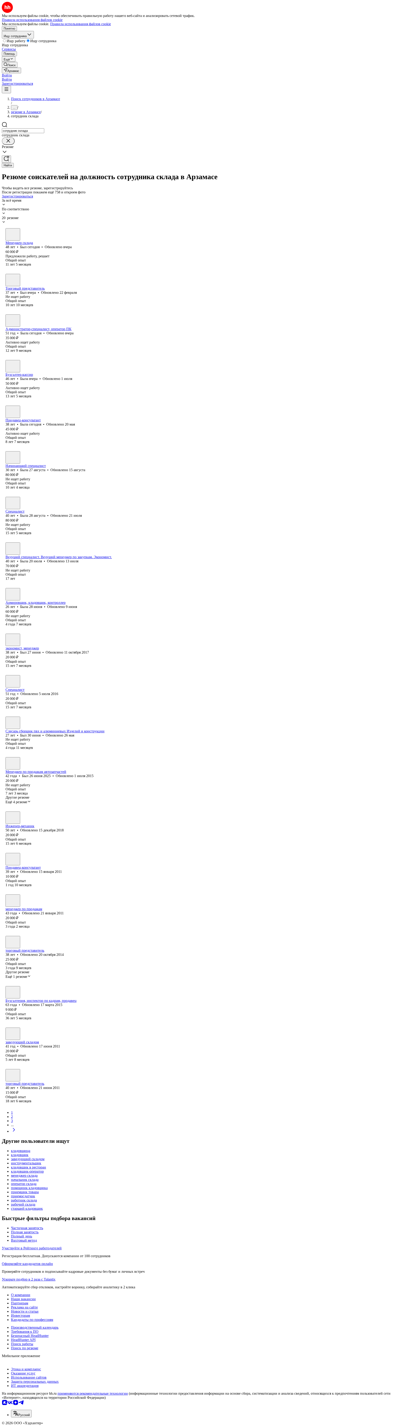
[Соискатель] (13, 900)
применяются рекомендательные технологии (93, 1393)
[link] (9, 65)
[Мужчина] (13, 234)
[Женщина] (13, 320)
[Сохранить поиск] (6, 159)
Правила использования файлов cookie (80, 24)
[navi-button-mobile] (6, 89)
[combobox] (23, 130)
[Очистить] (8, 141)
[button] (7, 75)
